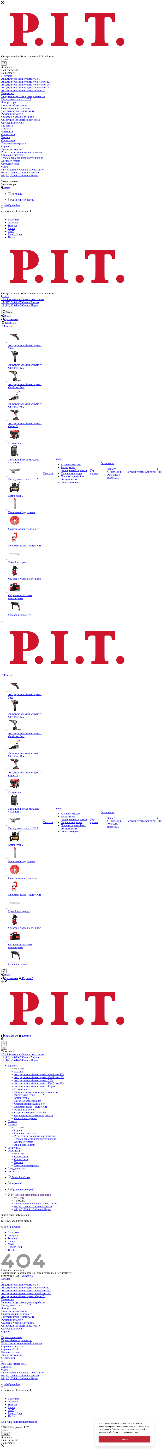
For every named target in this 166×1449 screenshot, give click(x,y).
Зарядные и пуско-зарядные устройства (23, 1302)
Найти (5, 1434)
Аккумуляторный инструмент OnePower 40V (26, 1293)
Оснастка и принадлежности (17, 1314)
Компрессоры (8, 1308)
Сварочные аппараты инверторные (20, 1325)
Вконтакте (13, 219)
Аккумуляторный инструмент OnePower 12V (26, 1287)
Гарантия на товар (11, 1337)
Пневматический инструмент (17, 1316)
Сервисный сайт (10, 1349)
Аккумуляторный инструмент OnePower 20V (26, 1290)
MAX (11, 231)
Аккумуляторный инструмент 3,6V (20, 1284)
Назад (21, 1068)
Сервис (18, 1130)
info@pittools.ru (12, 205)
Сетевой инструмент (12, 1328)
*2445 (5, 166)
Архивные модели (11, 1355)
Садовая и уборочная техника (17, 1322)
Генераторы (7, 1299)
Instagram (13, 222)
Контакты (6, 1366)
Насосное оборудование (14, 1311)
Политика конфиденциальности (19, 1421)
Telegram (12, 225)
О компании (21, 1156)
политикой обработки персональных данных (119, 1432)
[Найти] (4, 63)
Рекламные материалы (13, 1363)
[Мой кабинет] (2, 1039)
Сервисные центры (12, 1346)
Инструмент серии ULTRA (16, 1305)
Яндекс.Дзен (15, 234)
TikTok (11, 237)
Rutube (11, 228)
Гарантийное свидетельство (16, 1340)
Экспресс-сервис (10, 1352)
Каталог (18, 1071)
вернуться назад (10, 1275)
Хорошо (124, 1439)
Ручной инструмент (12, 1319)
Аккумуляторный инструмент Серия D (23, 1296)
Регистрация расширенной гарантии (21, 1343)
